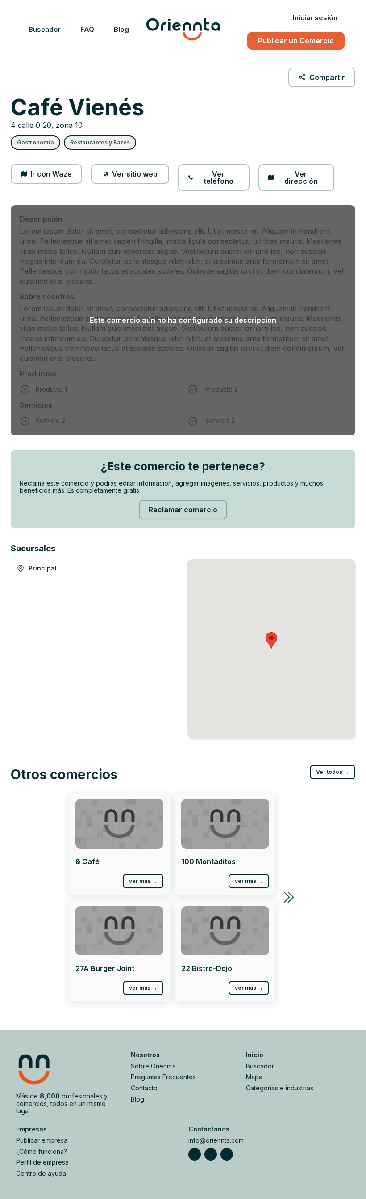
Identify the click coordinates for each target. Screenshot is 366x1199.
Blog (121, 29)
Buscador (45, 29)
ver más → (143, 881)
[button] (271, 640)
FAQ (87, 29)
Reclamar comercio (183, 509)
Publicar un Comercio (296, 40)
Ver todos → (332, 771)
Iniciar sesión (315, 17)
